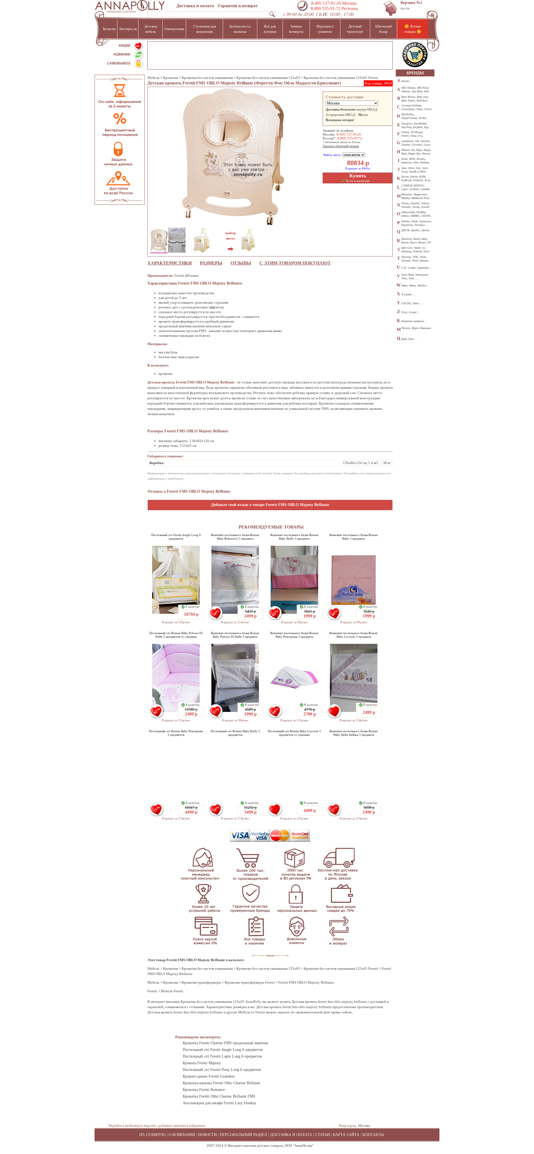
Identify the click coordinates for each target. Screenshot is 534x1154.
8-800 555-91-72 (325, 8)
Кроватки (170, 78)
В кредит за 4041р (357, 168)
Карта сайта (346, 1135)
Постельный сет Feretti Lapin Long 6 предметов (222, 1056)
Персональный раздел (243, 1135)
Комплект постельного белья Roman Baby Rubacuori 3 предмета (235, 536)
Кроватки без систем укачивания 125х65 (268, 78)
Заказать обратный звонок (341, 146)
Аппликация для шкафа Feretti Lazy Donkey (219, 1103)
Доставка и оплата (195, 5)
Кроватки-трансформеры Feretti (250, 982)
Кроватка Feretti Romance (204, 1090)
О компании (182, 1135)
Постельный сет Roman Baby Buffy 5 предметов (235, 732)
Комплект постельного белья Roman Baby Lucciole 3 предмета (354, 634)
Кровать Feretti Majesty (202, 1063)
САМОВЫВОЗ (118, 63)
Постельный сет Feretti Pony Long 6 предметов (222, 1070)
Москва (364, 1125)
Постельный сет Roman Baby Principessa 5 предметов (176, 732)
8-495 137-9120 (349, 134)
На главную (152, 1135)
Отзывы (241, 263)
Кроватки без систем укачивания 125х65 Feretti (341, 78)
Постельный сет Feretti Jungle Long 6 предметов (176, 536)
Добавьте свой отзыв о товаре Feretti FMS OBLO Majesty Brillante (270, 505)
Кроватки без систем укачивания (207, 78)
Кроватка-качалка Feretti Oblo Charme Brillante (221, 1083)
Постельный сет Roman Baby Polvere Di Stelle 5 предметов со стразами (175, 634)
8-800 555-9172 (349, 138)
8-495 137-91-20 (326, 3)
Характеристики (169, 263)
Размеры (211, 263)
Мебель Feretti (172, 991)
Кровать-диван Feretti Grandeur (209, 1076)
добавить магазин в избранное (182, 1125)
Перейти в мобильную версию (132, 1125)
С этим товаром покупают (295, 263)
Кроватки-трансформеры (201, 982)
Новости (207, 1135)
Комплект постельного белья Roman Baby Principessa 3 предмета (294, 634)
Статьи (322, 1135)
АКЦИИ (124, 46)
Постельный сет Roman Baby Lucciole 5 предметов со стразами (294, 732)
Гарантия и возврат (238, 5)
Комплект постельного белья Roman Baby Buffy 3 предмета (294, 536)
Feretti (152, 991)
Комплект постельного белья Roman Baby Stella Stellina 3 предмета (354, 732)
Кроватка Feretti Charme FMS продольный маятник (225, 1043)
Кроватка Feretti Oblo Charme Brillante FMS (219, 1096)
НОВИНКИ (121, 54)
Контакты (373, 1135)
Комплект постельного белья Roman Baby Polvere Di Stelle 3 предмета (235, 634)
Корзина (411, 3)
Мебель (153, 78)
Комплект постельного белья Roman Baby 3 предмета (354, 536)
